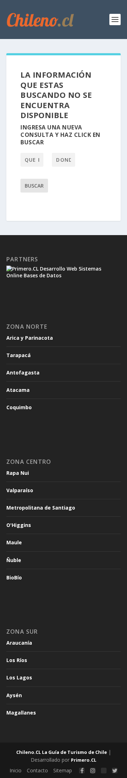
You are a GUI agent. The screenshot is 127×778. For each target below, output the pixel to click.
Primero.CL (83, 760)
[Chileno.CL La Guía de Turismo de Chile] (40, 19)
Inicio (16, 770)
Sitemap (62, 770)
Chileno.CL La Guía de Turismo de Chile (61, 752)
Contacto (37, 770)
